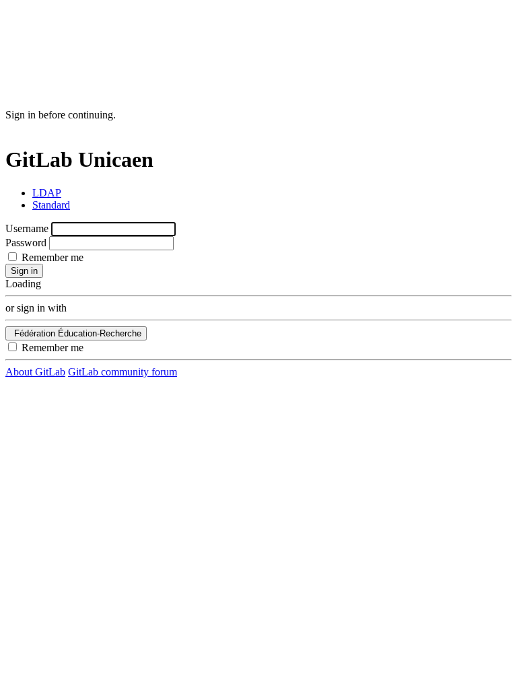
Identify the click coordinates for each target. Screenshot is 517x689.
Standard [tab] (51, 205)
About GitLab (35, 371)
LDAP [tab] (46, 192)
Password (25, 242)
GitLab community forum (122, 371)
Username (26, 228)
